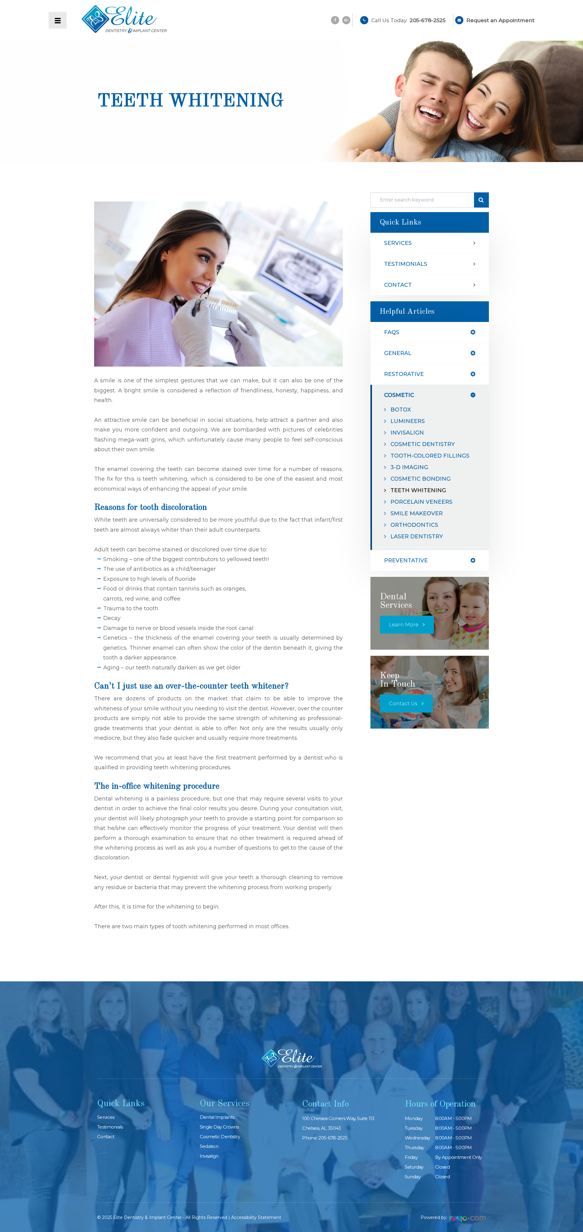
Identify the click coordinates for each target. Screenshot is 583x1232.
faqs (391, 332)
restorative (404, 374)
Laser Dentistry (416, 536)
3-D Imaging (409, 467)
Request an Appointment (500, 20)
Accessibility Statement (256, 1217)
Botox (400, 409)
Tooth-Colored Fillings (429, 455)
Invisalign (407, 432)
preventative (406, 560)
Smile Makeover (416, 513)
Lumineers (407, 421)
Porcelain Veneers (421, 502)
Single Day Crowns (219, 1127)
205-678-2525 (427, 20)
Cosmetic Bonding (420, 479)
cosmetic (399, 395)
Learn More (403, 625)
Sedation (209, 1146)
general (397, 353)
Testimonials (405, 264)
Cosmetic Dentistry (422, 444)
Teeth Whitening (418, 490)
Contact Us (403, 703)
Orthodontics (414, 525)
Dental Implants (217, 1117)
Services (398, 243)
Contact (398, 285)
